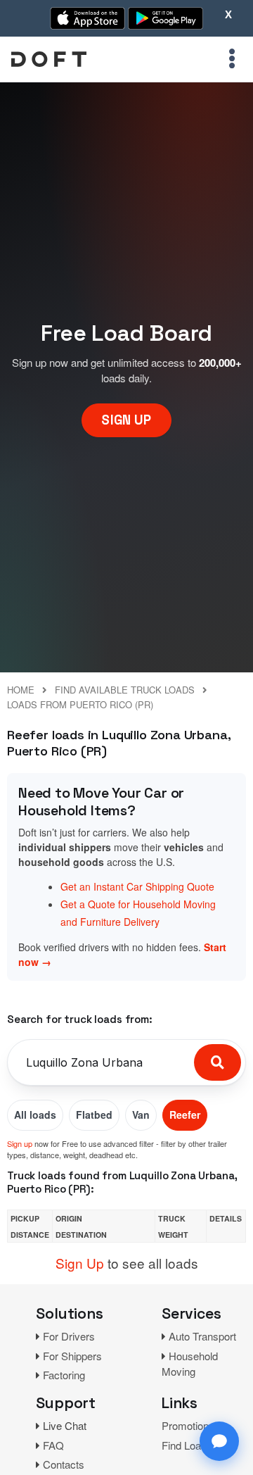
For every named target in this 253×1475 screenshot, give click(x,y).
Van (141, 1114)
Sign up (19, 1143)
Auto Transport (202, 1336)
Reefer (184, 1114)
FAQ (53, 1445)
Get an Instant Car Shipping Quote (137, 886)
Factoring (64, 1374)
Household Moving (190, 1363)
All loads (35, 1114)
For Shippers (72, 1355)
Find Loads (187, 1445)
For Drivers (69, 1336)
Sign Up (80, 1262)
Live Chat (64, 1425)
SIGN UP (126, 420)
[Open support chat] (219, 1441)
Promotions (188, 1425)
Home (20, 689)
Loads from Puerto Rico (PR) (80, 704)
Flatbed (94, 1114)
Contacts (63, 1464)
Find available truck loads (125, 689)
